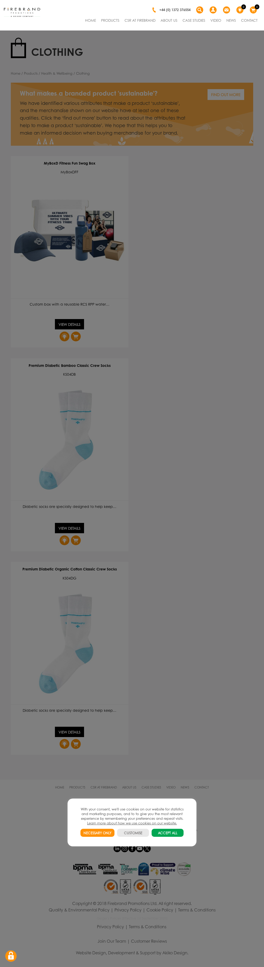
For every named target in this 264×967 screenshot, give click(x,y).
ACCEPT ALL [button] (167, 832)
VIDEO (215, 20)
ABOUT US (169, 20)
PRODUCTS (110, 20)
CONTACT (249, 20)
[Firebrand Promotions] (22, 12)
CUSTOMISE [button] (133, 832)
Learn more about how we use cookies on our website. (132, 823)
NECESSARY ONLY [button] (97, 832)
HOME (90, 20)
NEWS (231, 20)
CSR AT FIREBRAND (140, 20)
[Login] (214, 10)
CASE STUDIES (194, 20)
